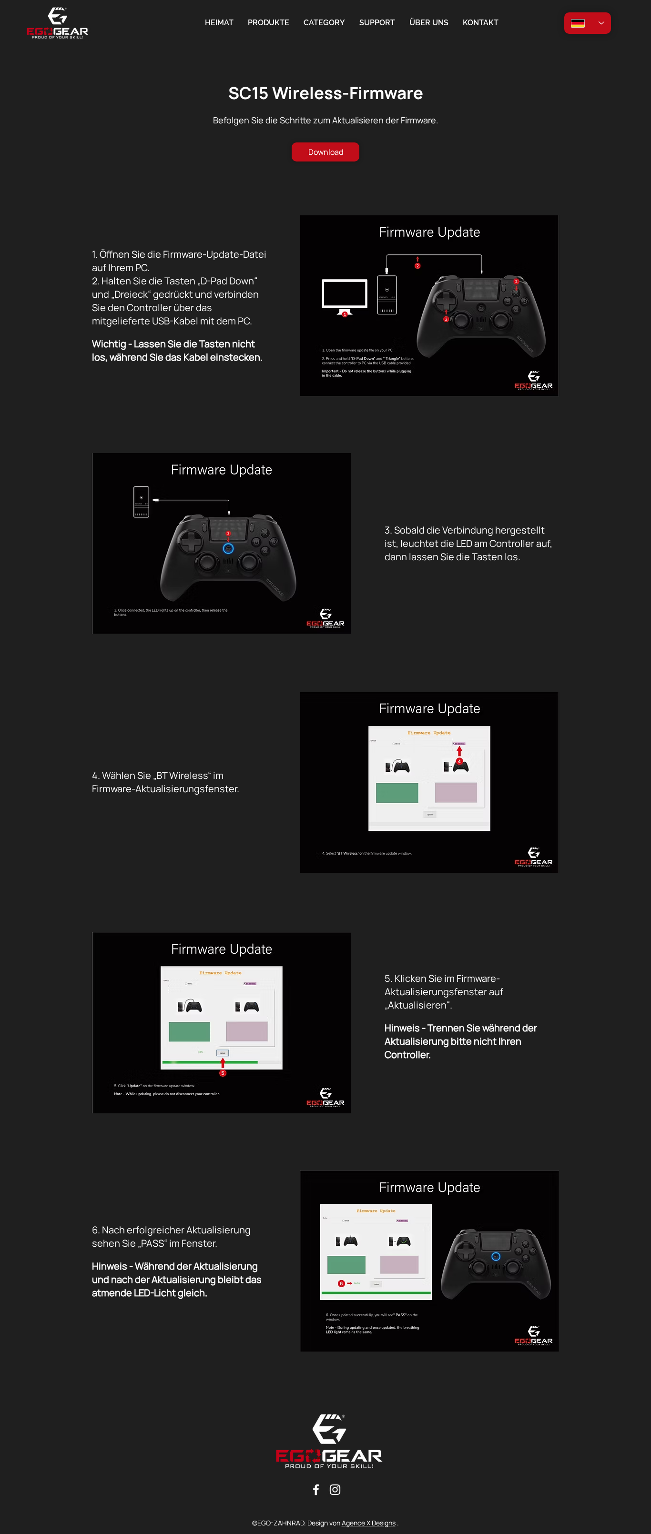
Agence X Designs (369, 1522)
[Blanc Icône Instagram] (335, 1490)
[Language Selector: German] (587, 23)
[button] (324, 23)
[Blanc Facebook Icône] (316, 1490)
